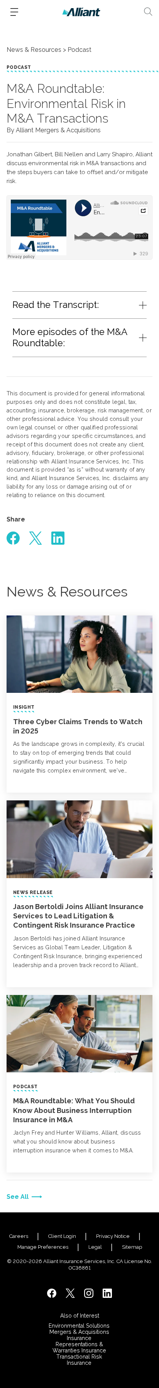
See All (18, 1196)
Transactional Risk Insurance (79, 1360)
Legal (95, 1247)
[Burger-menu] (14, 12)
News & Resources (34, 49)
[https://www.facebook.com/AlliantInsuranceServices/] (51, 1293)
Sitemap (132, 1247)
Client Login (62, 1236)
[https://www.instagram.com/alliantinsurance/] (88, 1293)
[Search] (148, 11)
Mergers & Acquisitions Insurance (79, 1335)
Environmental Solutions (79, 1326)
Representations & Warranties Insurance (79, 1347)
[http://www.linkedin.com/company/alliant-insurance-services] (107, 1293)
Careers (18, 1236)
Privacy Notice (113, 1236)
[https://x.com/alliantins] (70, 1293)
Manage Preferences (42, 1247)
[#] (13, 538)
